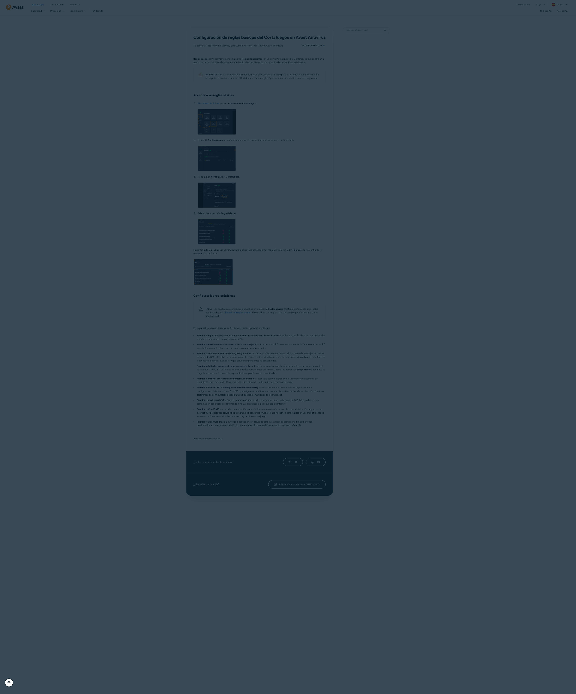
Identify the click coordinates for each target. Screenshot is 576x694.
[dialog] (288, 347)
